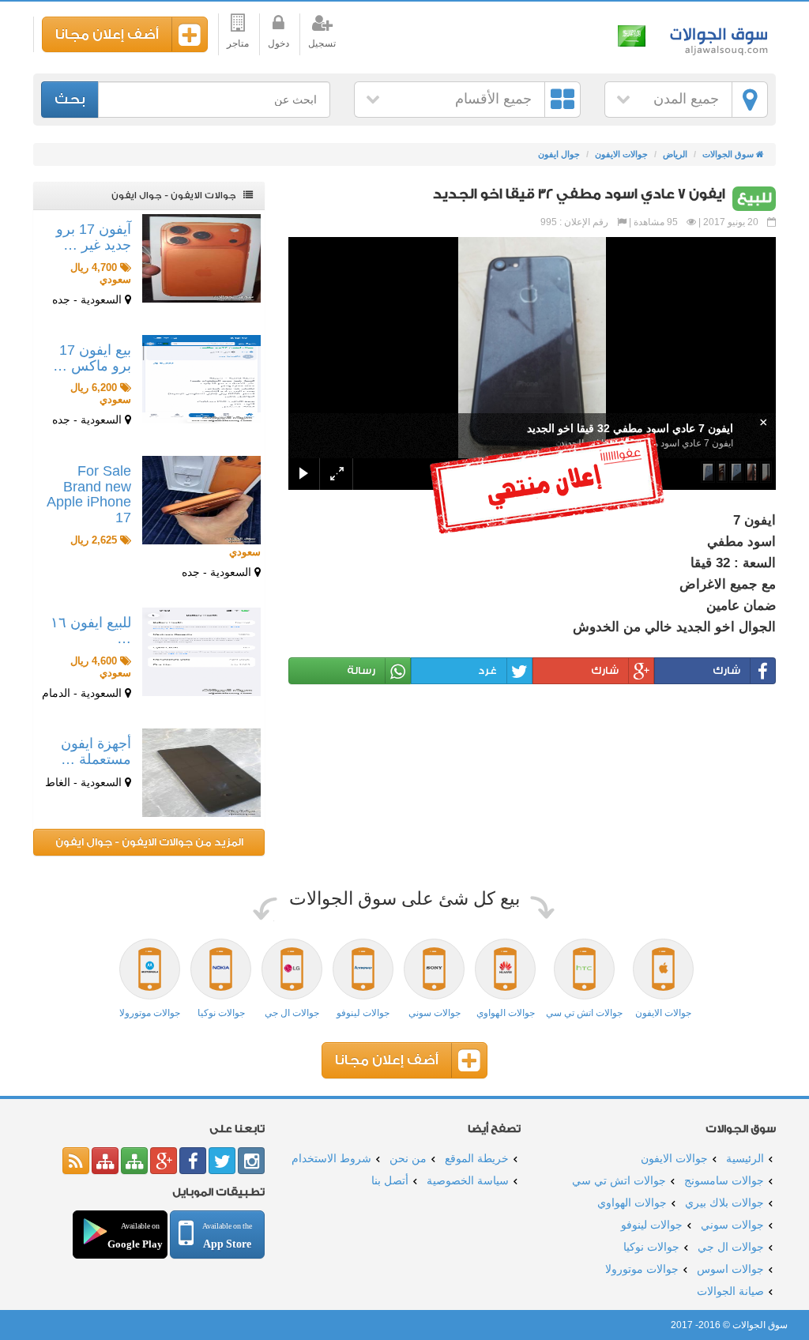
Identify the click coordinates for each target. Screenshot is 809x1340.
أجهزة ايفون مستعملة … (96, 751)
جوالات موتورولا (642, 1269)
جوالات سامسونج (724, 1180)
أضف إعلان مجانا (107, 34)
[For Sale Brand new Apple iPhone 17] (201, 500)
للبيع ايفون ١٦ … (91, 630)
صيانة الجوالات (730, 1291)
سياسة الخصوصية (468, 1180)
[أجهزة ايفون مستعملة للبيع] (201, 772)
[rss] (75, 1160)
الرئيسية (745, 1158)
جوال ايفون (559, 154)
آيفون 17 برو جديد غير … (93, 237)
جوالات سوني (732, 1224)
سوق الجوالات (716, 37)
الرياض (675, 154)
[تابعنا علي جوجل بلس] (163, 1160)
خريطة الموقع (477, 1158)
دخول (278, 43)
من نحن (408, 1158)
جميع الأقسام (493, 99)
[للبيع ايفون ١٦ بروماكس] (201, 652)
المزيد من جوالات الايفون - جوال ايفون (149, 842)
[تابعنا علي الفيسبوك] (192, 1160)
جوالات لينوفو (652, 1224)
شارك (726, 670)
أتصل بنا (389, 1180)
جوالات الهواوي (632, 1202)
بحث (70, 99)
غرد (487, 670)
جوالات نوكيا (651, 1246)
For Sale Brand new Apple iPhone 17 (89, 494)
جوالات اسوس (730, 1269)
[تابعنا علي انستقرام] (251, 1160)
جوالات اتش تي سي (619, 1180)
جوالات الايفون (621, 154)
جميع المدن (686, 99)
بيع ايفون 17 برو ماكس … (92, 358)
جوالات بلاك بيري (724, 1202)
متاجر (238, 43)
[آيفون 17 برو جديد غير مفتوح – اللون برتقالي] (201, 258)
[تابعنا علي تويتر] (222, 1160)
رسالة (361, 670)
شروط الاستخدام (331, 1158)
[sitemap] (134, 1160)
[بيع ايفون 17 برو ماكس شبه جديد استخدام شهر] (201, 379)
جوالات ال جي (731, 1246)
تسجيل (322, 43)
